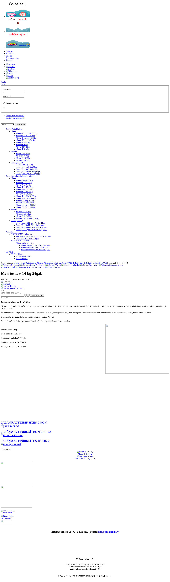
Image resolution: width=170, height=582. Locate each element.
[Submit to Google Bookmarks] (32, 265)
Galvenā (9, 51)
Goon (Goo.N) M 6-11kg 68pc (28, 171)
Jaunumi (9, 60)
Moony (14, 131)
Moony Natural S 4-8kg (25, 136)
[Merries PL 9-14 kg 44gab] (85, 456)
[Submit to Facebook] (10, 265)
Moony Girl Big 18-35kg (26, 198)
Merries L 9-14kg (23, 160)
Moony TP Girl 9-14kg (25, 203)
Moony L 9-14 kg (85, 454)
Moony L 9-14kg (22, 149)
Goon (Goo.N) (17, 162)
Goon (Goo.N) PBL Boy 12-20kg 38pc (31, 227)
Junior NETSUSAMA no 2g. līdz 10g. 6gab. (33, 236)
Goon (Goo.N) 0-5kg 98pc (26, 167)
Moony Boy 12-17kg (24, 187)
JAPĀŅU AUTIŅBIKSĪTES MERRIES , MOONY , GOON (83, 263)
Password (7, 96)
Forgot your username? (15, 118)
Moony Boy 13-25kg (24, 192)
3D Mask (9, 252)
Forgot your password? (15, 116)
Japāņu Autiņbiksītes (14, 129)
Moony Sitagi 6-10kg (24, 180)
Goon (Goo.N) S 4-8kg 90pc (27, 169)
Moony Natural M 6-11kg (26, 138)
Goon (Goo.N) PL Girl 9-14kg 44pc (30, 225)
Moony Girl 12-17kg (24, 189)
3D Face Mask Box (23, 256)
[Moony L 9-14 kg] (85, 452)
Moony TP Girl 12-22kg (25, 207)
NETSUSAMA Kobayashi (21, 234)
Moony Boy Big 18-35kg (26, 196)
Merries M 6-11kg (23, 158)
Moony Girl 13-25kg (24, 194)
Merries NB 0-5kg (23, 154)
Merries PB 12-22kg (24, 216)
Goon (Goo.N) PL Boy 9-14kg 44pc (30, 223)
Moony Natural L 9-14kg (26, 140)
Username (7, 89)
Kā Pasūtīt (10, 53)
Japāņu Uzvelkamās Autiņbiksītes (19, 176)
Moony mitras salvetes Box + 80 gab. (35, 245)
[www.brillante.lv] (18, 16)
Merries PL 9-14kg (23, 214)
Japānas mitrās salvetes (20, 241)
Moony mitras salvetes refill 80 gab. (35, 247)
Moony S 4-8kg (22, 145)
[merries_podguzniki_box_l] (12, 288)
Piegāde (9, 56)
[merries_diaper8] (8, 286)
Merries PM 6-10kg (23, 212)
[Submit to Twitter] (53, 265)
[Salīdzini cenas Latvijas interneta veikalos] (8, 512)
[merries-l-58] (6, 284)
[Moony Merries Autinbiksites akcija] (16, 507)
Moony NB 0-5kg (23, 142)
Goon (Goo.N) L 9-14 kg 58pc (28, 174)
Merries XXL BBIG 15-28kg (27, 218)
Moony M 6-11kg (23, 147)
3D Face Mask (17, 254)
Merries (14, 151)
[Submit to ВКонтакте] (89, 265)
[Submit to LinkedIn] (70, 265)
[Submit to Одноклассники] (111, 265)
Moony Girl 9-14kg (23, 185)
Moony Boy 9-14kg (24, 183)
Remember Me (12, 103)
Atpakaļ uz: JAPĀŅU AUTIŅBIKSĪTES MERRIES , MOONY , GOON (30, 267)
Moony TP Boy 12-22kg (25, 205)
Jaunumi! (9, 232)
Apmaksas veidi (12, 58)
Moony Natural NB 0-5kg (26, 133)
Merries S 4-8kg (22, 156)
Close (3, 84)
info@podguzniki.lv (108, 531)
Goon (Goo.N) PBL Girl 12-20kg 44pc (31, 230)
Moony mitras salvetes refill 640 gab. (35, 250)
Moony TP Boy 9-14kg (25, 200)
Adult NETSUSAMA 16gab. (27, 238)
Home (16, 263)
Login (3, 82)
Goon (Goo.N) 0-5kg (24, 165)
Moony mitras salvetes (24, 243)
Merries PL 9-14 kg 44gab (85, 458)
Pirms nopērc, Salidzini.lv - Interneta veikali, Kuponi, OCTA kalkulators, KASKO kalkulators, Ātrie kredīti (8, 517)
